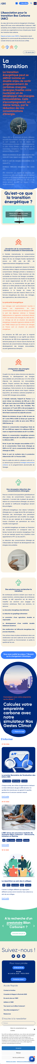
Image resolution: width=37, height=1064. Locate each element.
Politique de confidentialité (23, 1061)
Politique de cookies (11, 1061)
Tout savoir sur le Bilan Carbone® (14, 1006)
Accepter (18, 1048)
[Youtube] (23, 956)
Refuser (18, 1053)
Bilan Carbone (7, 781)
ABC (4, 840)
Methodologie (16, 781)
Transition (24, 781)
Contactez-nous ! (18, 979)
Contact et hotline (9, 990)
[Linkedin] (18, 956)
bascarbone (15, 885)
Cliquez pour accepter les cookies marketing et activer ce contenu (18, 214)
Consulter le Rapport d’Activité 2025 (15, 994)
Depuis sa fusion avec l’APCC (10, 36)
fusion (22, 885)
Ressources (7, 1014)
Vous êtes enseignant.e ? (11, 1010)
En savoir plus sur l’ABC (11, 998)
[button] (34, 1029)
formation (19, 840)
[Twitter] (13, 956)
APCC (8, 885)
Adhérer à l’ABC (9, 1002)
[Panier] (16, 3)
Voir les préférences (18, 1057)
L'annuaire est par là (18, 933)
